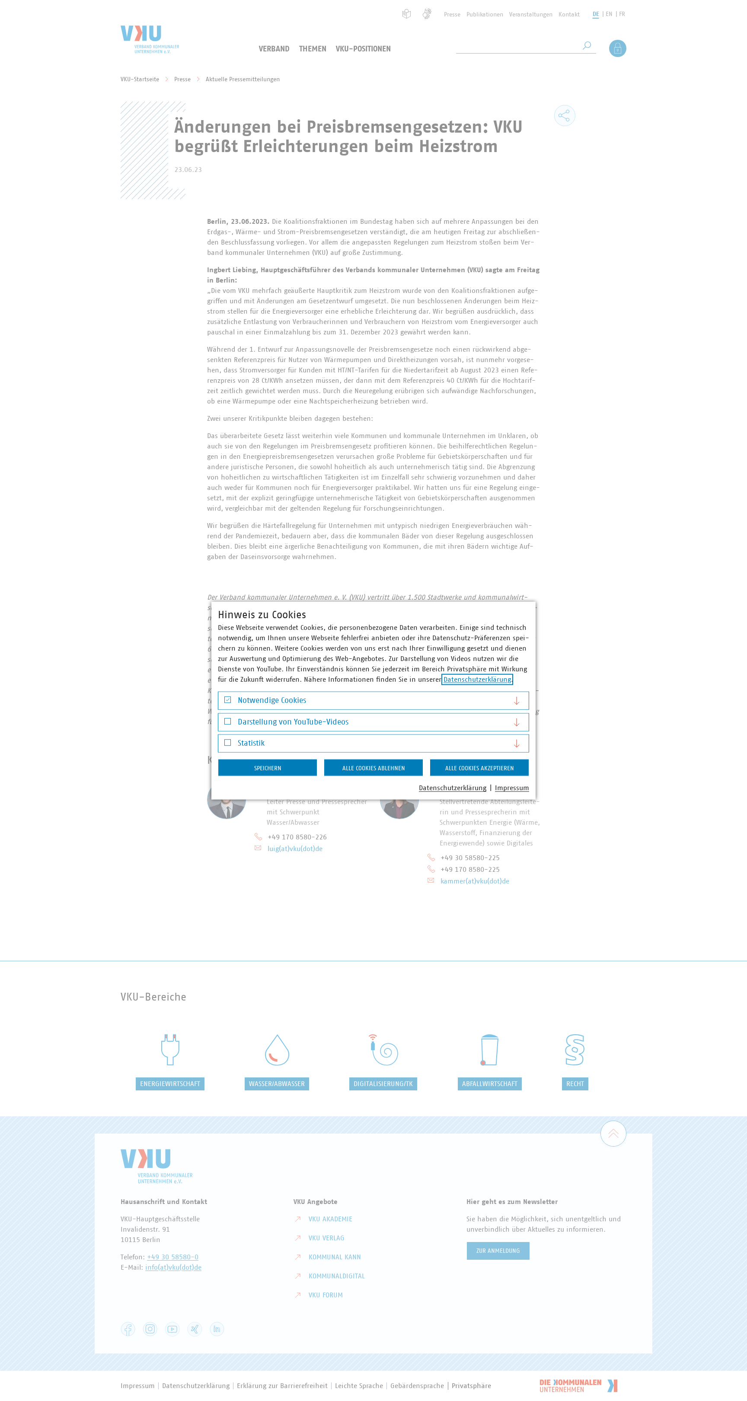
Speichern (267, 769)
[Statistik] (227, 744)
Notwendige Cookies (272, 701)
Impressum (512, 788)
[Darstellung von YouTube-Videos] (227, 723)
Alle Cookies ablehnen (373, 769)
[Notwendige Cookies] (227, 701)
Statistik (251, 743)
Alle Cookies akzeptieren (479, 769)
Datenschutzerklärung (477, 679)
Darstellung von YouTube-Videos (293, 722)
